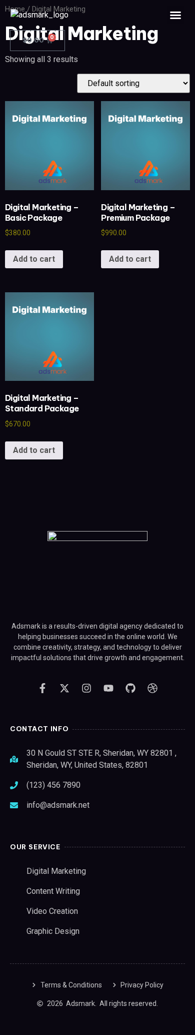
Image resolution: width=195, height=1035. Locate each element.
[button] (175, 15)
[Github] (131, 688)
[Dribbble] (153, 688)
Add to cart (34, 259)
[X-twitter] (65, 688)
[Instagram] (87, 688)
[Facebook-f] (43, 688)
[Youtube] (109, 688)
